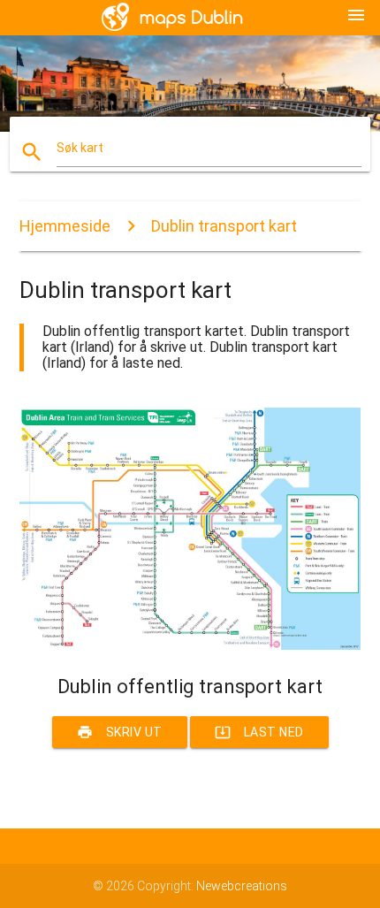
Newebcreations (241, 886)
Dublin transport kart (224, 226)
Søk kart (80, 148)
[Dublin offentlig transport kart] (190, 645)
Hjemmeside (64, 226)
